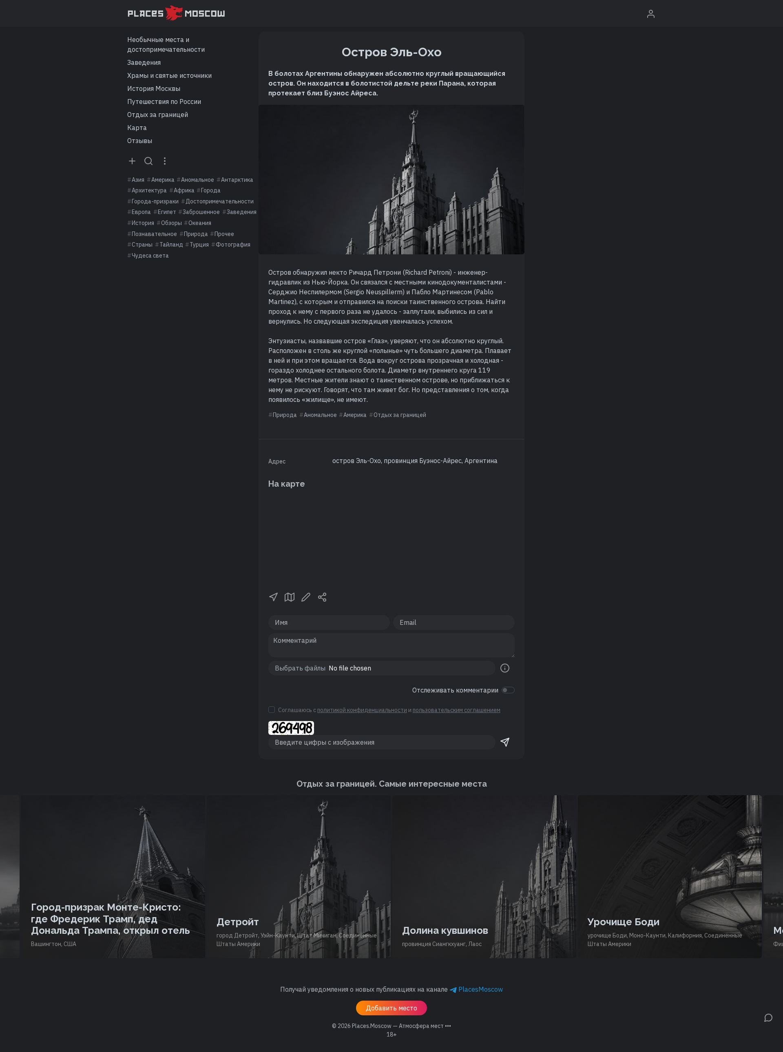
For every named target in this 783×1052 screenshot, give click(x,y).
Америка (163, 179)
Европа (141, 212)
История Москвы (153, 88)
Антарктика (237, 179)
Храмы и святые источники (169, 75)
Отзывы (139, 141)
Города (211, 190)
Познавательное (154, 234)
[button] (273, 596)
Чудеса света (150, 255)
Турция (199, 244)
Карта (137, 128)
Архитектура (149, 190)
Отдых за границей (157, 114)
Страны (142, 244)
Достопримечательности (220, 201)
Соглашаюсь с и (389, 710)
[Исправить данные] (306, 596)
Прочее (224, 234)
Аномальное (197, 179)
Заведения (144, 62)
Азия (138, 179)
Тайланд (171, 244)
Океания (199, 223)
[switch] (508, 690)
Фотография (233, 244)
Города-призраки (155, 201)
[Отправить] (505, 742)
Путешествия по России (164, 101)
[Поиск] (148, 160)
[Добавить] (132, 160)
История (143, 223)
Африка (184, 190)
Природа (196, 234)
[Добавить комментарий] (768, 1017)
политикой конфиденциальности (362, 710)
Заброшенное (201, 212)
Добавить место (391, 1008)
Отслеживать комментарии (455, 690)
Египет (167, 212)
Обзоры (171, 223)
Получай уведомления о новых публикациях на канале (391, 989)
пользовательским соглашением (456, 710)
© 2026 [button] (391, 1026)
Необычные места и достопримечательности (166, 44)
